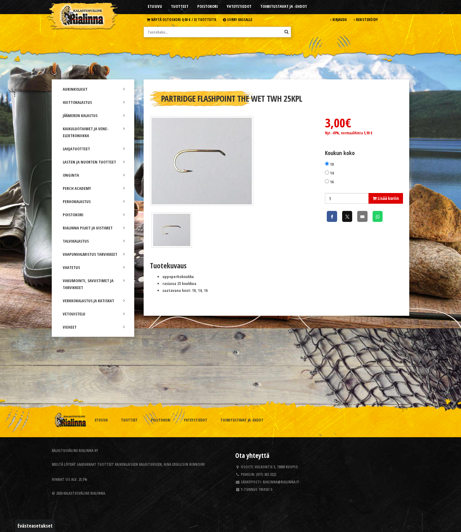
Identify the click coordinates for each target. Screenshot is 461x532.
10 (332, 164)
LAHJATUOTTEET (76, 149)
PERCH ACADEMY (77, 188)
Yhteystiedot (239, 6)
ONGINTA (71, 175)
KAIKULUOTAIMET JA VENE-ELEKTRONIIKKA (86, 132)
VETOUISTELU (74, 314)
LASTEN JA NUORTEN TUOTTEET (89, 162)
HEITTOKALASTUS (77, 102)
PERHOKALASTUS (77, 201)
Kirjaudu (339, 19)
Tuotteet (179, 6)
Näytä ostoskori (183, 19)
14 (332, 173)
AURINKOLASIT (75, 89)
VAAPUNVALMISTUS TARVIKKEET (90, 254)
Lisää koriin (388, 198)
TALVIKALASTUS (76, 241)
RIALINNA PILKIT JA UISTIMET (88, 228)
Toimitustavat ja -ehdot (283, 6)
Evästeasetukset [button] (35, 525)
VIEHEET (70, 327)
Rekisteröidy (366, 19)
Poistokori (207, 6)
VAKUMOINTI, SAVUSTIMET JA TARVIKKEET (88, 284)
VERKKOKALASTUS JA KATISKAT (88, 301)
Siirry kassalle (239, 19)
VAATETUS (71, 267)
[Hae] (286, 32)
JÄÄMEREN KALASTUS (80, 115)
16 (332, 182)
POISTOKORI (73, 215)
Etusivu (155, 6)
